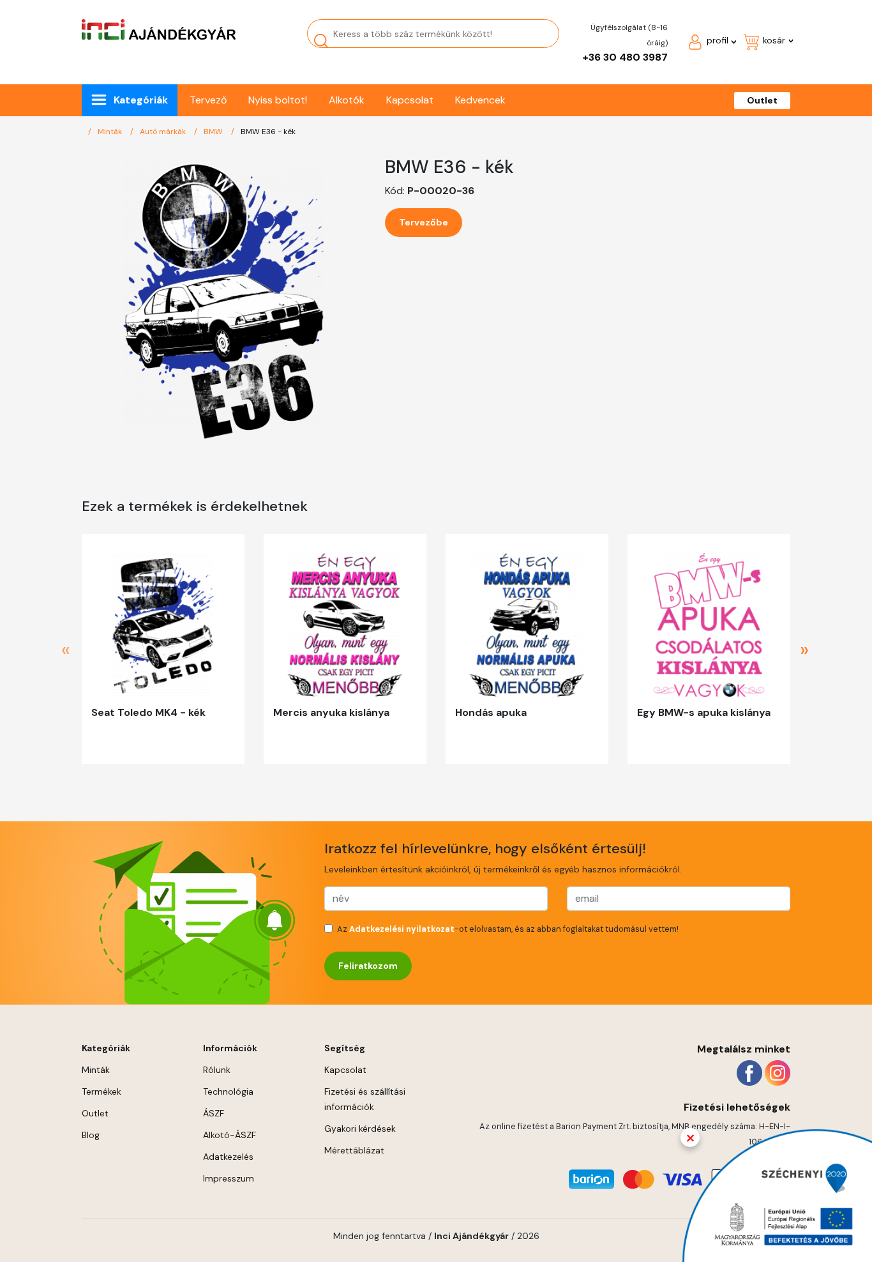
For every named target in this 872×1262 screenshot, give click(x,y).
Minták (111, 131)
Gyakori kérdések (360, 1128)
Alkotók (347, 100)
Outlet (762, 100)
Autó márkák (164, 131)
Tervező (208, 100)
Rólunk (216, 1070)
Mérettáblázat (354, 1150)
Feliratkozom (368, 965)
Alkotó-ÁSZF (229, 1135)
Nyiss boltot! (277, 100)
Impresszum (228, 1178)
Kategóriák (141, 100)
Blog (91, 1135)
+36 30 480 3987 (625, 57)
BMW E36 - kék (268, 131)
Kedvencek (480, 100)
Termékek (101, 1091)
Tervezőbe (423, 222)
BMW (214, 131)
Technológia (228, 1091)
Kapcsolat (409, 100)
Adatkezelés (228, 1156)
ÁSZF (213, 1113)
